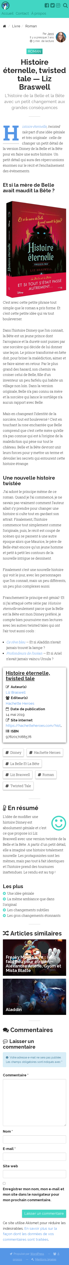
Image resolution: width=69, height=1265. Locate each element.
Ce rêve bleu (15, 642)
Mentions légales (45, 1259)
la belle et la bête (24, 763)
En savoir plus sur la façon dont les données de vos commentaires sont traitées (30, 1234)
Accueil (7, 13)
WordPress (37, 1253)
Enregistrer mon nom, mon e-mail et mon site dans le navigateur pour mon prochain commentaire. (33, 1194)
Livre (16, 26)
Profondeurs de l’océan (24, 653)
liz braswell (20, 774)
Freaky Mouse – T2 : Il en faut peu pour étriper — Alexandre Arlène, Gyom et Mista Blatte (33, 964)
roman (48, 774)
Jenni (50, 33)
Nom (8, 1131)
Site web (10, 1166)
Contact (22, 13)
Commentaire (16, 1075)
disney (15, 752)
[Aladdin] (34, 997)
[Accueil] (4, 26)
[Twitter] (52, 5)
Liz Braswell (15, 692)
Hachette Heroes (20, 703)
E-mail (9, 1149)
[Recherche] (65, 5)
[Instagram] (58, 5)
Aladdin (14, 1009)
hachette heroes (47, 752)
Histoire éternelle (34, 126)
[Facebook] (47, 5)
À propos (38, 13)
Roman (31, 26)
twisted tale (20, 785)
